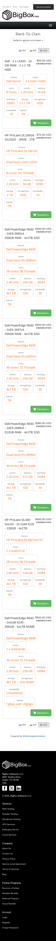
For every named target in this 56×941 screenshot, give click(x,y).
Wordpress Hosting (11, 819)
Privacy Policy (8, 859)
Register (6, 922)
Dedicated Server (10, 829)
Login (4, 917)
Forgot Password (10, 927)
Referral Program (10, 898)
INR (34, 50)
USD (44, 50)
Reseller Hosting (10, 814)
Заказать (42, 123)
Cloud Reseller (9, 903)
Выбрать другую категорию (27, 40)
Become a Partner (10, 888)
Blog (4, 874)
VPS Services (8, 824)
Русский (6, 7)
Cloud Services (9, 835)
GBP (23, 50)
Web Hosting (8, 809)
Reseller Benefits (10, 893)
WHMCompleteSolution (34, 736)
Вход (15, 7)
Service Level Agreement (14, 864)
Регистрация (24, 7)
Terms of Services (10, 869)
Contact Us (7, 853)
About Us (6, 848)
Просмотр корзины (43, 7)
